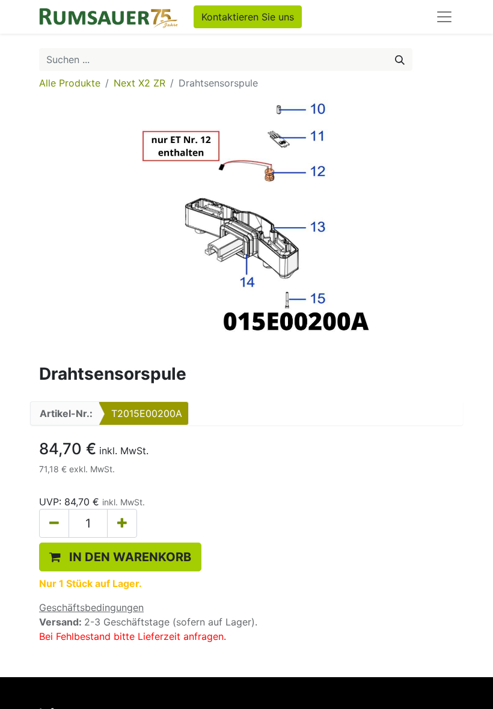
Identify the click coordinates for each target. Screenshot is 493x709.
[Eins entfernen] (54, 523)
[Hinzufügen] (122, 523)
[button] (120, 557)
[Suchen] (399, 59)
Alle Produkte (69, 83)
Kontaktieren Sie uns (247, 17)
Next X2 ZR (139, 83)
